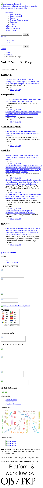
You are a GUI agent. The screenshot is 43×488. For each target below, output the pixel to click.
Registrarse (10, 40)
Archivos (9, 55)
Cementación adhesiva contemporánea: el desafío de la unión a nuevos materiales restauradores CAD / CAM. (23, 114)
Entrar (8, 42)
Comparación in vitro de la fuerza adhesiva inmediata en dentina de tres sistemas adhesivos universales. (23, 133)
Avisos (12, 24)
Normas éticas (11, 30)
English (8, 260)
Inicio (8, 53)
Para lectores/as (11, 400)
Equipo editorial (16, 16)
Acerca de (9, 12)
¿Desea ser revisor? (8, 252)
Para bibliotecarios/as (13, 404)
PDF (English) (15, 90)
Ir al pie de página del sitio (17, 8)
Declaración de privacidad (19, 20)
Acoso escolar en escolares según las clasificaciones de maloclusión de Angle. (20, 212)
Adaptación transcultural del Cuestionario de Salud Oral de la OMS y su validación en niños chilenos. (23, 157)
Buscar (26, 34)
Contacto (13, 22)
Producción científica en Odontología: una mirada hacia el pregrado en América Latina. (23, 100)
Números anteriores (13, 28)
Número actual (11, 26)
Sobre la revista (15, 14)
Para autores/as (11, 402)
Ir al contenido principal (9, 6)
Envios (12, 18)
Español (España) (12, 262)
